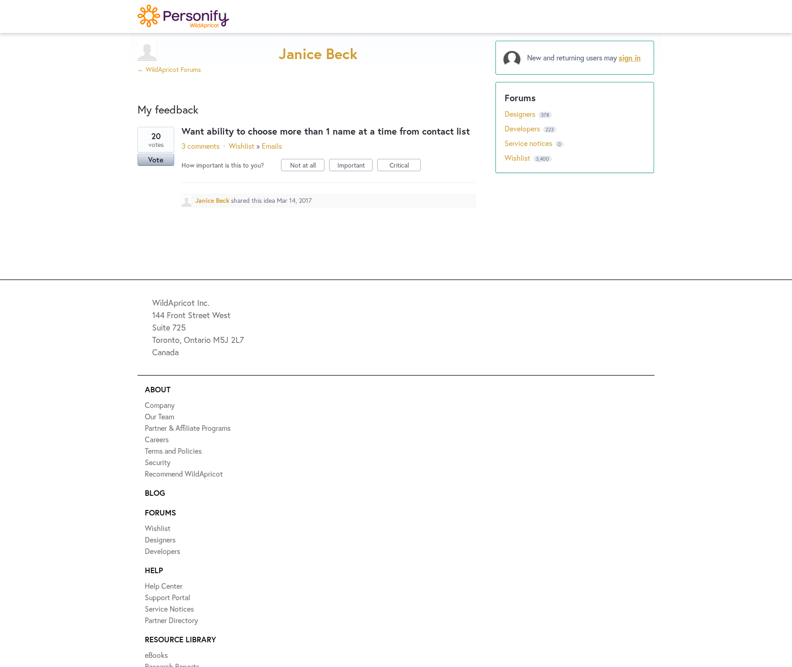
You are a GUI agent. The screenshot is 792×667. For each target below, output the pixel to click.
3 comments (201, 146)
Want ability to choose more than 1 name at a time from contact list (326, 131)
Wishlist (241, 146)
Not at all (307, 166)
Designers (521, 114)
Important (355, 166)
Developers (523, 128)
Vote (156, 159)
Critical (405, 166)
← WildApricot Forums (169, 69)
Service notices (529, 143)
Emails (272, 146)
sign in (630, 57)
